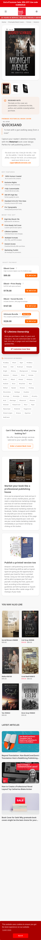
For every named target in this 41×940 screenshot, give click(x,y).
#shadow (29, 367)
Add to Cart (32, 275)
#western (6, 375)
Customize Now (22, 52)
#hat (30, 384)
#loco (25, 405)
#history (13, 371)
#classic (18, 413)
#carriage (6, 396)
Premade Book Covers (16, 22)
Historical (37, 22)
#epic (33, 405)
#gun (21, 363)
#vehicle (5, 384)
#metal (21, 379)
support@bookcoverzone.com (20, 163)
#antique (17, 392)
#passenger (6, 409)
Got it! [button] (20, 936)
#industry (29, 379)
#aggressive (27, 409)
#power (13, 388)
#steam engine (7, 413)
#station (25, 396)
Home (4, 22)
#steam (15, 375)
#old (12, 367)
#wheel (5, 388)
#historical (22, 400)
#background (24, 371)
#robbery (29, 363)
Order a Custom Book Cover (20, 446)
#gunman (28, 413)
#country (34, 396)
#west (5, 367)
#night (5, 371)
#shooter (6, 405)
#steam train (16, 405)
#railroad (20, 367)
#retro (5, 379)
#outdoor (26, 392)
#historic (32, 400)
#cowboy (6, 363)
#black (13, 379)
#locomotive (7, 392)
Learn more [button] (6, 930)
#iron (13, 384)
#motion (22, 388)
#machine (22, 384)
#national (17, 409)
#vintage (34, 371)
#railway (31, 388)
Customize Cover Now (21, 349)
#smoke (30, 375)
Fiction (28, 22)
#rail (4, 400)
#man (23, 375)
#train (14, 363)
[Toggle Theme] (36, 11)
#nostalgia (16, 396)
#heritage (13, 400)
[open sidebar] (5, 11)
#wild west (6, 417)
